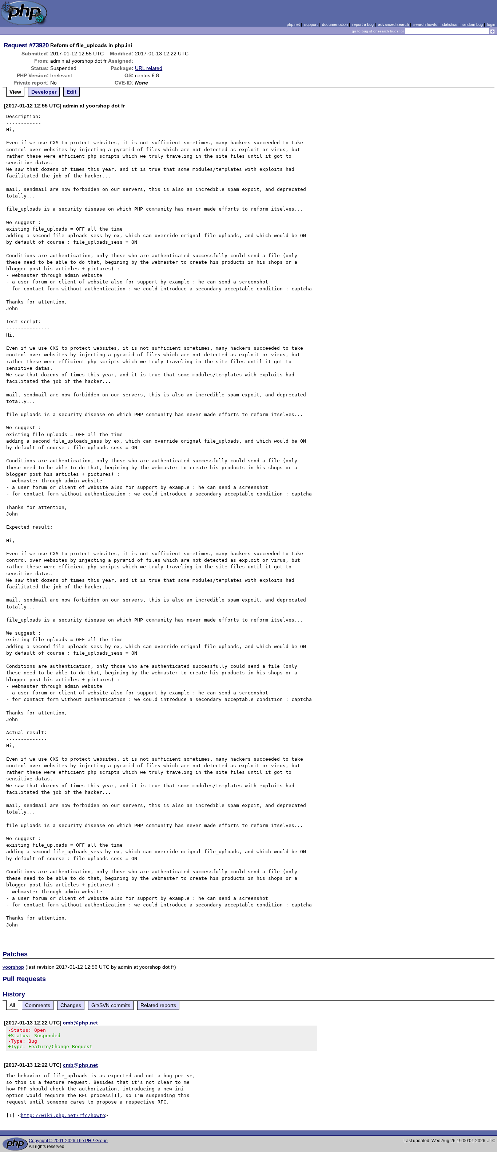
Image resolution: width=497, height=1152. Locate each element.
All (12, 1005)
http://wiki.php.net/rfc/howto (63, 1115)
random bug (472, 24)
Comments (37, 1005)
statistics (449, 24)
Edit (71, 92)
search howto (425, 24)
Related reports (158, 1005)
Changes (70, 1005)
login (491, 24)
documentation (335, 24)
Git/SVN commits (110, 1005)
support (311, 24)
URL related (148, 68)
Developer (43, 92)
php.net (293, 24)
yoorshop (13, 967)
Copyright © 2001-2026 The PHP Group (68, 1140)
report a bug (363, 24)
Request (15, 45)
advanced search (393, 24)
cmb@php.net (80, 1023)
